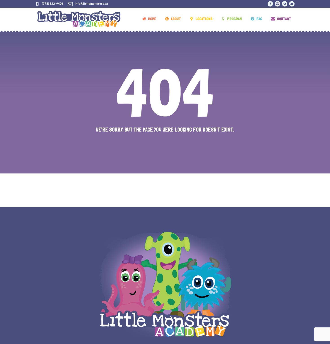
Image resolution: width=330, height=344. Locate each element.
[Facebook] (270, 3)
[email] (292, 3)
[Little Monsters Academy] (165, 284)
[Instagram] (277, 3)
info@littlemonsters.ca (91, 3)
